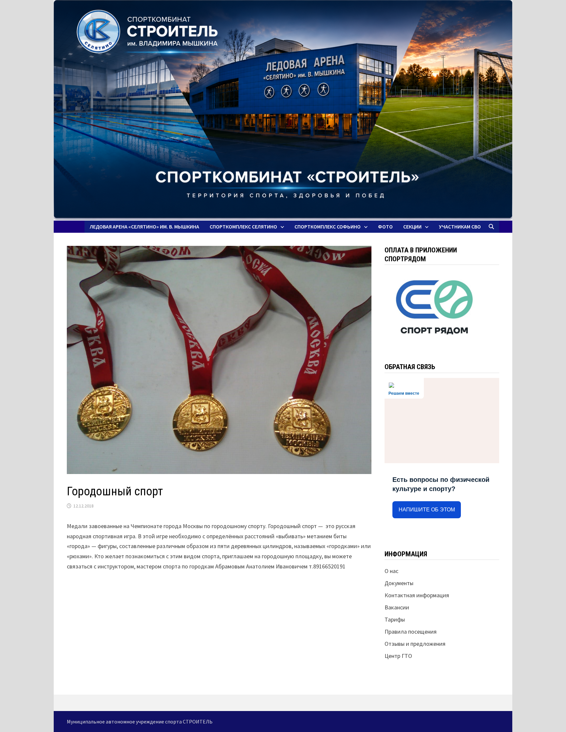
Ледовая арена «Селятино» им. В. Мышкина (144, 226)
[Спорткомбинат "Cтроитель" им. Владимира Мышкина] (283, 110)
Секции (412, 226)
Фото (385, 226)
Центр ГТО (398, 656)
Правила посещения (411, 631)
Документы (399, 583)
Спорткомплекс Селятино (243, 226)
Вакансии (397, 607)
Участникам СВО (460, 226)
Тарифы (395, 619)
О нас (391, 571)
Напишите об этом (427, 509)
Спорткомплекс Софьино (327, 226)
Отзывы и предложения (415, 643)
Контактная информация (417, 595)
